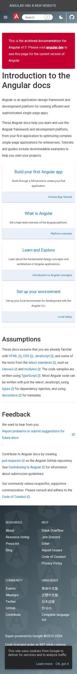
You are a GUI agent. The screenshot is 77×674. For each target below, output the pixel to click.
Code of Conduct (14, 497)
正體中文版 (50, 595)
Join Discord (51, 537)
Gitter (45, 544)
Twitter (11, 602)
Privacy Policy (52, 563)
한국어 (47, 608)
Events (11, 588)
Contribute (13, 615)
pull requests (11, 461)
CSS (26, 356)
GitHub (10, 608)
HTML (13, 356)
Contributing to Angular (25, 467)
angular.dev (55, 47)
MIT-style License (53, 645)
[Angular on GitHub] (72, 17)
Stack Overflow (52, 530)
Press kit (12, 544)
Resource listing (17, 537)
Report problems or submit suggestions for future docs (33, 434)
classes (8, 369)
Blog (9, 550)
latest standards (40, 363)
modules (30, 369)
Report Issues (52, 550)
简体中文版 (50, 588)
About (10, 530)
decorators (10, 395)
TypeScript (29, 376)
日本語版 (48, 602)
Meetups (12, 595)
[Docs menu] (5, 17)
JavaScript (42, 356)
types (6, 389)
